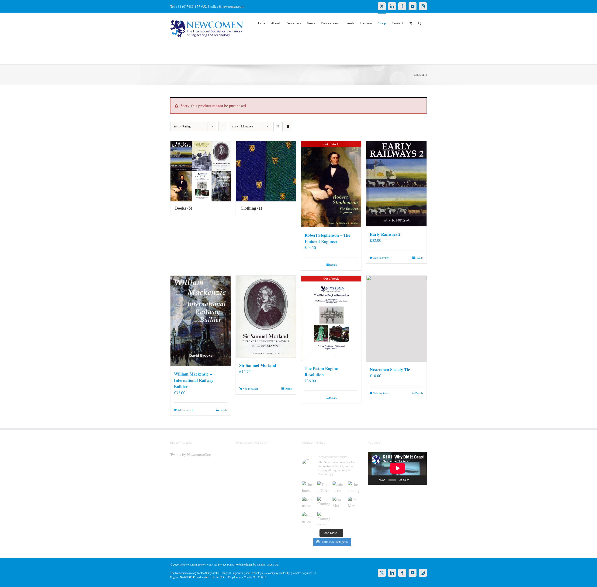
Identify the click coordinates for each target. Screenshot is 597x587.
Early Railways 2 (385, 234)
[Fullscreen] (421, 480)
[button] (419, 22)
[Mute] (414, 480)
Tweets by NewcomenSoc (190, 454)
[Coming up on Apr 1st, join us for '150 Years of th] (323, 503)
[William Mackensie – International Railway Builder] (200, 321)
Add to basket (381, 258)
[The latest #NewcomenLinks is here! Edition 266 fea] (308, 488)
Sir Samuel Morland (257, 365)
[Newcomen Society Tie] (396, 319)
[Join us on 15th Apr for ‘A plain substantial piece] (308, 503)
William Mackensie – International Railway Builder (193, 380)
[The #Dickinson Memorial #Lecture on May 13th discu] (323, 488)
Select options (381, 393)
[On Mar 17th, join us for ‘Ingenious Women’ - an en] (354, 503)
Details (333, 265)
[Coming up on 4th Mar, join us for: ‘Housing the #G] (323, 518)
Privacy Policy (226, 564)
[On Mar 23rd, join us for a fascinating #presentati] (339, 503)
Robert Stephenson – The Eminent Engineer (327, 238)
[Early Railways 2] (396, 183)
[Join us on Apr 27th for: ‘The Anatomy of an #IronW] (339, 488)
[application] (397, 468)
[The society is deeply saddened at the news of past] (354, 488)
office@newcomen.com (227, 6)
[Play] (374, 480)
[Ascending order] (222, 126)
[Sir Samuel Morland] (266, 317)
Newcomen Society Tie (390, 369)
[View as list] (287, 126)
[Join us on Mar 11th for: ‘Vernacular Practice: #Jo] (308, 518)
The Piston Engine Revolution (321, 371)
